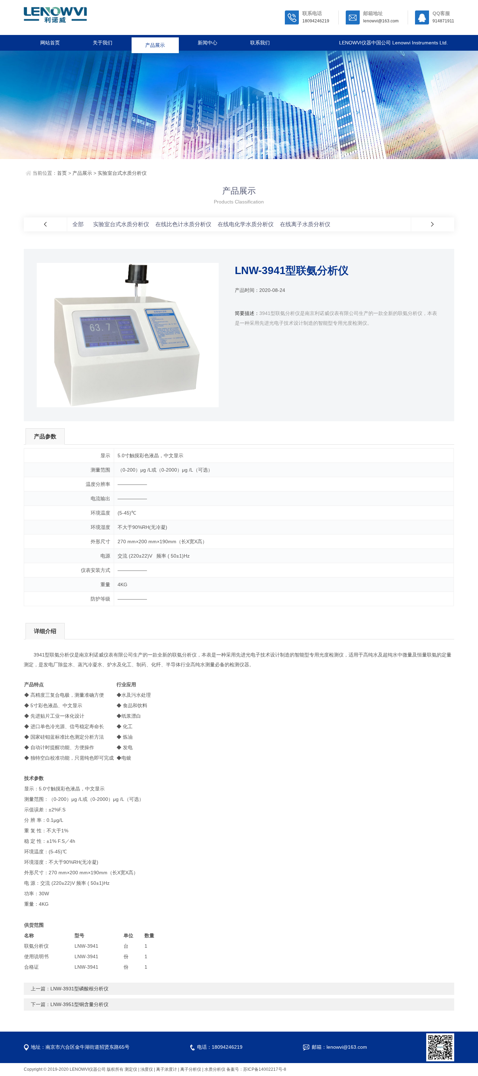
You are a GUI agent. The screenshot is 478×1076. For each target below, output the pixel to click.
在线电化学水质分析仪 (246, 224)
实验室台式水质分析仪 (122, 173)
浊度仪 (146, 1069)
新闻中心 (207, 42)
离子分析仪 (190, 1069)
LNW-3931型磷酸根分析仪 (79, 988)
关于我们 (102, 42)
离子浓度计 (166, 1069)
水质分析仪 (214, 1069)
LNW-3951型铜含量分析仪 (79, 1004)
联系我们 (260, 42)
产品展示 (155, 42)
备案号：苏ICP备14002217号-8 (256, 1069)
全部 (78, 224)
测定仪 (131, 1069)
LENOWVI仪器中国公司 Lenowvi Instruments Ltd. (393, 42)
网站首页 (50, 42)
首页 (62, 173)
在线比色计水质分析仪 (183, 224)
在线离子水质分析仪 (305, 224)
